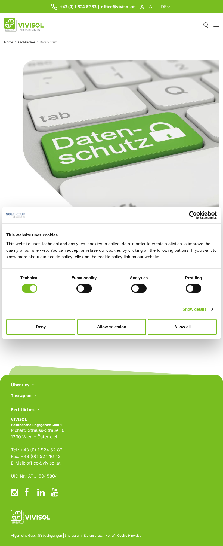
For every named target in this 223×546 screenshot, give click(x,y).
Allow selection (111, 326)
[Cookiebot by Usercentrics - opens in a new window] (193, 215)
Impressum (73, 535)
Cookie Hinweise (129, 535)
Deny (41, 326)
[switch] (84, 288)
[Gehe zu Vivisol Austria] (24, 25)
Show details (194, 309)
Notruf (110, 535)
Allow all (182, 326)
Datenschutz (93, 535)
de (164, 7)
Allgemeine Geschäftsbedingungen (36, 535)
